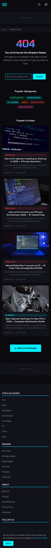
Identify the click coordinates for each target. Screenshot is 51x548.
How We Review (8, 502)
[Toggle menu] (46, 4)
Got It (8, 543)
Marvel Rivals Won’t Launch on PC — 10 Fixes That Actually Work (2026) (25, 267)
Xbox (4, 405)
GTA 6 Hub (6, 477)
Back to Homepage (27, 348)
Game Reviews (25, 107)
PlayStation (7, 410)
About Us (6, 491)
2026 (4, 437)
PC (3, 426)
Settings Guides (8, 456)
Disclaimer (6, 512)
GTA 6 (24, 102)
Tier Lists (6, 466)
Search (39, 76)
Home (4, 29)
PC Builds (6, 472)
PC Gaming (13, 102)
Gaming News (33, 98)
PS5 (3, 400)
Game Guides (16, 98)
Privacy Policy (7, 507)
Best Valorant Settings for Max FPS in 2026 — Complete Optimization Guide (25, 320)
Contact (5, 496)
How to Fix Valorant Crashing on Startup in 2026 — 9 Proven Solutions (25, 160)
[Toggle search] (39, 4)
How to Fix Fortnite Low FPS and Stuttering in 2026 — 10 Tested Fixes (25, 213)
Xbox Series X (7, 416)
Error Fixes (37, 102)
